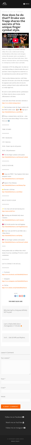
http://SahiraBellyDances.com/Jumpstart (13, 178)
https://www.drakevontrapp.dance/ (11, 103)
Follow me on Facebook (14, 417)
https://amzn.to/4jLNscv (8, 211)
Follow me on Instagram (15, 428)
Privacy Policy (15, 441)
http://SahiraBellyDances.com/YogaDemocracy (15, 226)
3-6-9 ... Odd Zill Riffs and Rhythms (14, 338)
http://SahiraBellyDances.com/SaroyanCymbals (15, 157)
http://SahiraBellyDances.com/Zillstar (12, 192)
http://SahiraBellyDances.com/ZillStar (12, 112)
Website (3, 396)
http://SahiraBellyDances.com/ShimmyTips (13, 185)
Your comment (5, 358)
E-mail (3, 387)
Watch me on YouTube (14, 422)
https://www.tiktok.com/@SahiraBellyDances (14, 287)
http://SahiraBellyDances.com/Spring (12, 235)
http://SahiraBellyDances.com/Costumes (13, 220)
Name (3, 379)
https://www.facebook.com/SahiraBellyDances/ (15, 274)
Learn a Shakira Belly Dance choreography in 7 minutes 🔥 (13, 325)
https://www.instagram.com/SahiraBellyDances (15, 281)
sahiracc (19, 11)
